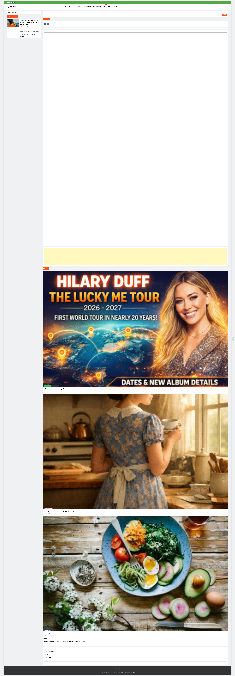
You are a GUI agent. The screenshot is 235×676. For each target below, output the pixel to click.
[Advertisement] (76, 256)
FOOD (105, 6)
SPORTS (110, 6)
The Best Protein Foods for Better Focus (55, 633)
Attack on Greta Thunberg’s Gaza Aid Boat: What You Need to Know (29, 22)
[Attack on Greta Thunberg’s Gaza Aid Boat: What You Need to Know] (13, 23)
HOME (65, 6)
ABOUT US (115, 6)
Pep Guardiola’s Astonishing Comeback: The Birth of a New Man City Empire (65, 641)
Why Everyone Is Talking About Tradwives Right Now (59, 511)
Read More (22, 36)
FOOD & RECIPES (47, 630)
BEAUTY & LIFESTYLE (74, 6)
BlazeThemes (132, 672)
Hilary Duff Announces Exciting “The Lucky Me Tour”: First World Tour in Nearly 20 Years (69, 389)
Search (45, 12)
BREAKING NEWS (97, 6)
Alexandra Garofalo (25, 26)
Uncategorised (55, 385)
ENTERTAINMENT (86, 6)
